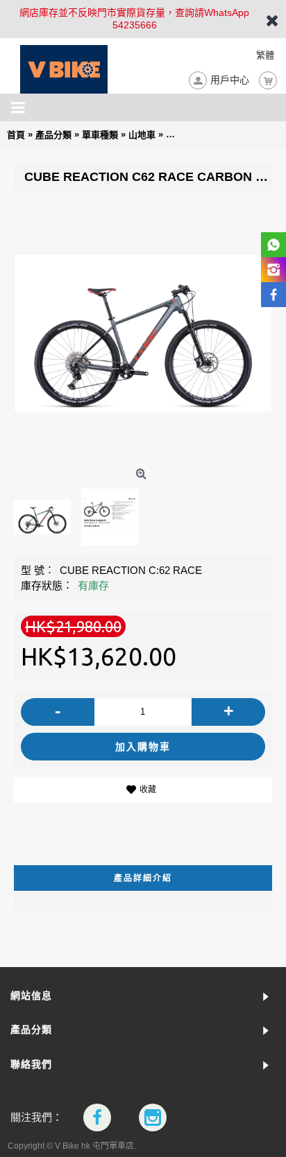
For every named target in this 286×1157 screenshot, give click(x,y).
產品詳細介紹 (143, 877)
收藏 (148, 789)
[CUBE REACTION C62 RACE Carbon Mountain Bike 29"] (143, 333)
